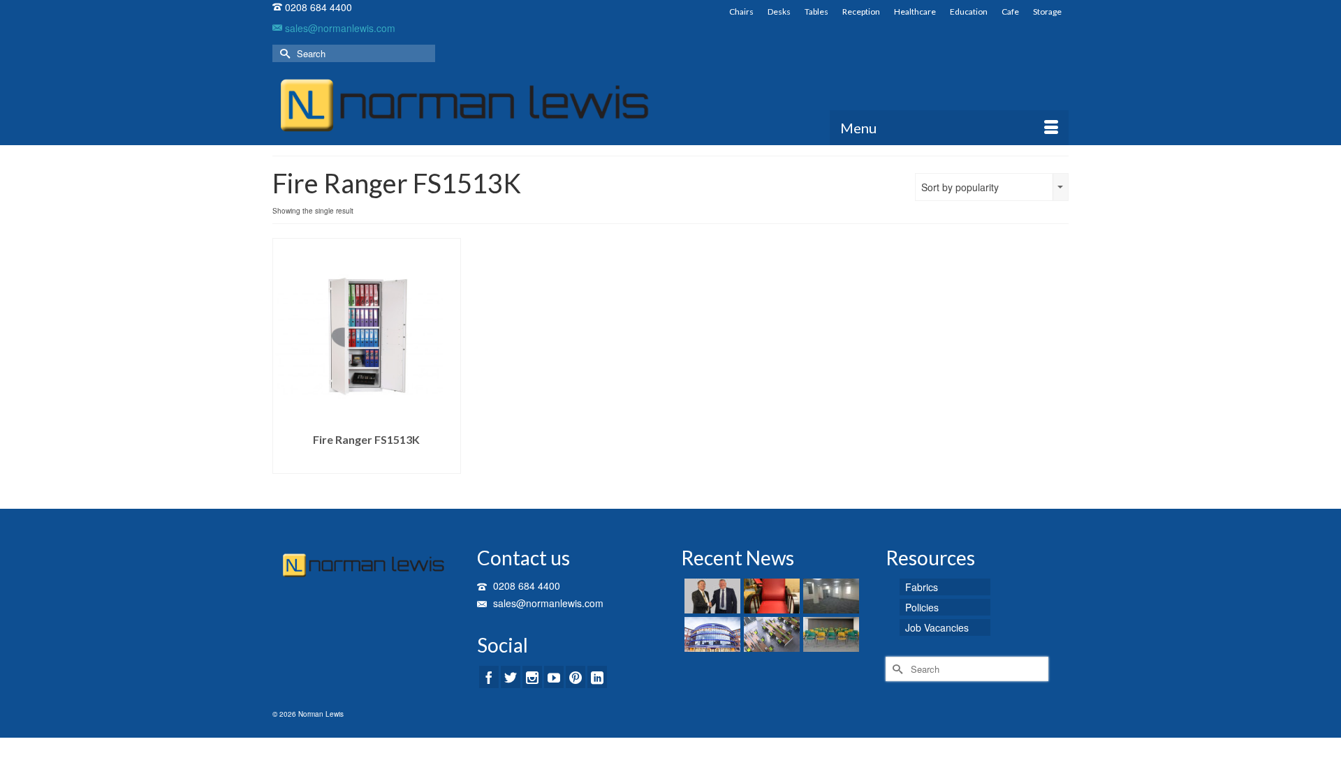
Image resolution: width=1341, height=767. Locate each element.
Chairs (741, 11)
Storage (1047, 11)
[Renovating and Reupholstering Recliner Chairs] (770, 596)
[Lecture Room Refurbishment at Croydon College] (710, 634)
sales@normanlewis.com (338, 28)
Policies (922, 607)
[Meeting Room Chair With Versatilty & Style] (829, 634)
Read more (366, 463)
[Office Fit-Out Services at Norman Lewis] (770, 634)
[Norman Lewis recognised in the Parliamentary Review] (710, 596)
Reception (861, 11)
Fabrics (921, 587)
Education (969, 11)
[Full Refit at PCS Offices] (829, 596)
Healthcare (915, 11)
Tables (816, 11)
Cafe (1010, 11)
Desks (779, 11)
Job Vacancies (937, 627)
